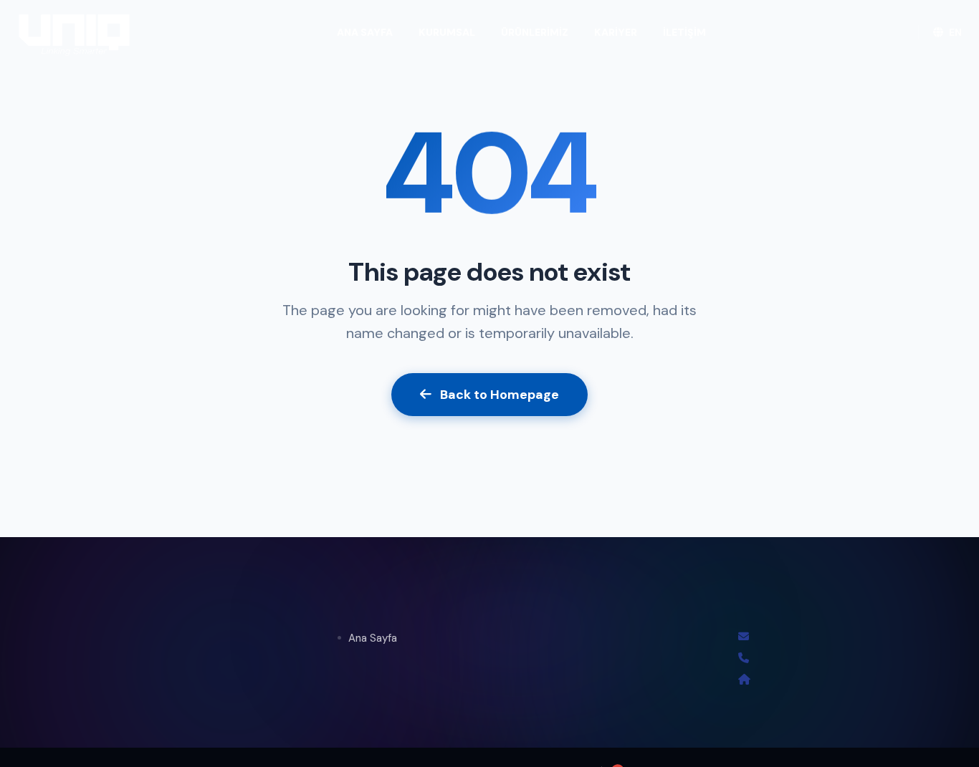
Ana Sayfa (372, 638)
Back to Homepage (499, 394)
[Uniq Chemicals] (74, 32)
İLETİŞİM (684, 32)
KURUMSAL (447, 32)
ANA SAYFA (365, 32)
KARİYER (615, 32)
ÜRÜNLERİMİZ (534, 32)
